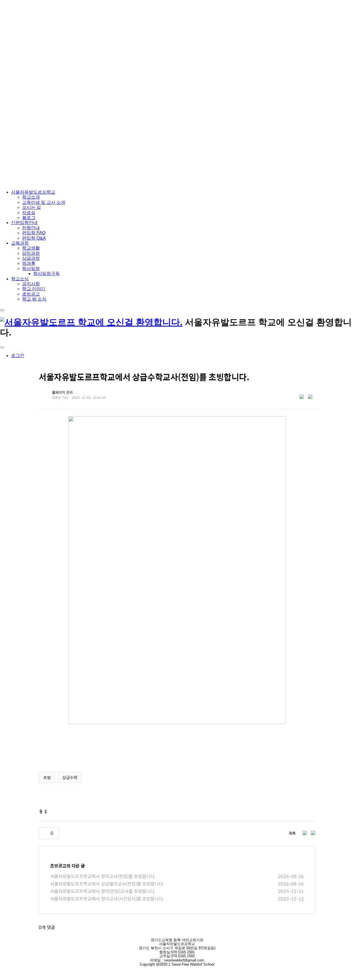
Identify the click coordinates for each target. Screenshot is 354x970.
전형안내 (31, 227)
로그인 (17, 355)
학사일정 (31, 268)
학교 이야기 (33, 288)
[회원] (2, 347)
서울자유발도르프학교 (33, 192)
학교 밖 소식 (34, 299)
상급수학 (69, 777)
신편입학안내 (24, 222)
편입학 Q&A (34, 238)
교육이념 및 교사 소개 (43, 202)
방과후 (28, 263)
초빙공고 (31, 294)
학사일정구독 (46, 273)
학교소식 (20, 278)
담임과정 (31, 253)
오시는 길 (31, 207)
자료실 (28, 212)
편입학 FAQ (33, 232)
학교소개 (31, 197)
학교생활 (31, 248)
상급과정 (31, 258)
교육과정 (20, 243)
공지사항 (31, 283)
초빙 (47, 777)
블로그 (28, 217)
